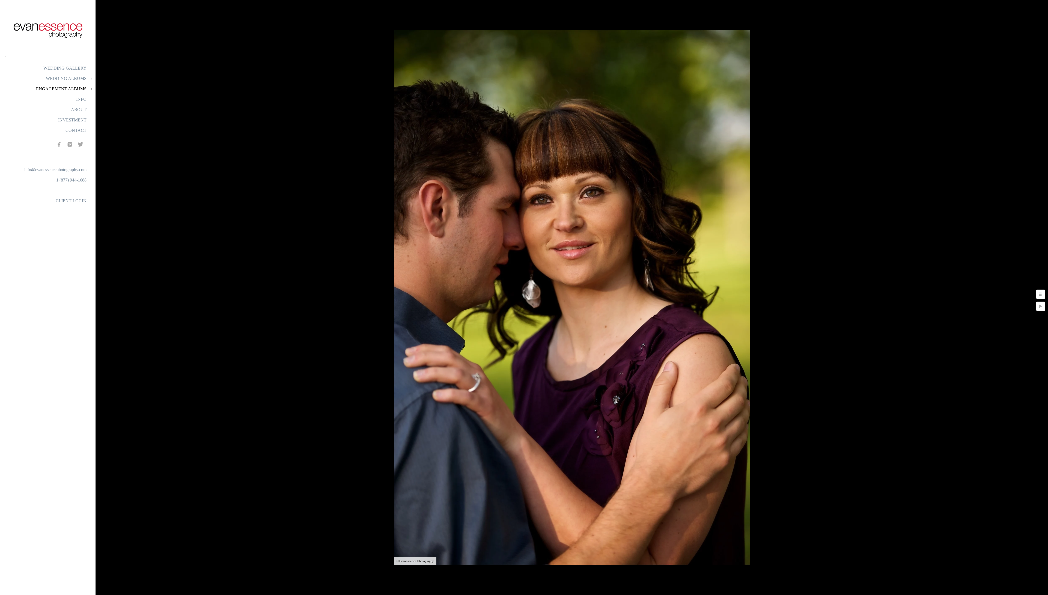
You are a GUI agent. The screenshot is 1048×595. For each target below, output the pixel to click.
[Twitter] (80, 144)
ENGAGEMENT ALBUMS (61, 89)
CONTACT (76, 130)
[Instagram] (70, 144)
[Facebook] (59, 144)
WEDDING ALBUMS (66, 78)
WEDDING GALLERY (65, 68)
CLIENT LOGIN (71, 200)
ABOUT (79, 109)
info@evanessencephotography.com (55, 169)
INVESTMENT (72, 120)
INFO (81, 99)
